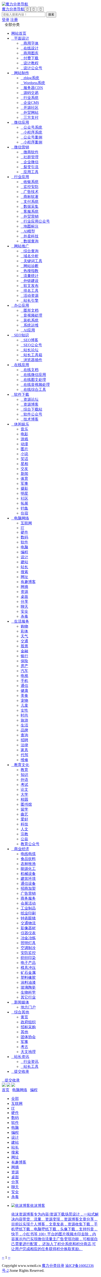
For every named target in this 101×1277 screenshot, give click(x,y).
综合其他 (20, 1012)
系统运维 (30, 325)
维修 (24, 760)
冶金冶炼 (28, 938)
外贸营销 (30, 216)
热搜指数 (30, 271)
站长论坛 (30, 350)
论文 (24, 789)
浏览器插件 (31, 360)
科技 (24, 824)
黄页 (24, 1017)
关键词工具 (31, 261)
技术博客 (30, 419)
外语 (24, 780)
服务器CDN (32, 88)
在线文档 (30, 370)
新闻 (24, 474)
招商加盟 (28, 888)
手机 (24, 681)
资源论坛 (30, 399)
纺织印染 (28, 958)
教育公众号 (30, 844)
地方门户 (28, 1007)
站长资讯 (20, 1057)
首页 (5, 1090)
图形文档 (30, 310)
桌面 (24, 597)
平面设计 (20, 38)
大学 (24, 794)
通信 (24, 686)
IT (22, 528)
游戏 (24, 439)
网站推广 (20, 246)
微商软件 (30, 152)
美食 (24, 696)
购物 (24, 626)
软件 (24, 542)
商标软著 (30, 197)
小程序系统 (31, 132)
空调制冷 (28, 948)
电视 (24, 676)
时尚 (24, 715)
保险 (24, 661)
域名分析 (30, 256)
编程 (24, 552)
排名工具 (30, 291)
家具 (24, 750)
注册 (14, 20)
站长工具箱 (31, 355)
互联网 (26, 523)
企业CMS (30, 103)
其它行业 (28, 997)
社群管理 (30, 157)
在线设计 (30, 48)
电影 (24, 434)
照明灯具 (28, 943)
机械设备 (28, 874)
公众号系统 (31, 127)
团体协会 (28, 1037)
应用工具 (30, 172)
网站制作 (20, 73)
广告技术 (30, 192)
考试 (24, 785)
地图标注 (30, 226)
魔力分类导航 (13, 9)
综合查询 (30, 251)
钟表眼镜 (28, 918)
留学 (24, 809)
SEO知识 (20, 335)
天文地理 (28, 1052)
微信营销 (20, 147)
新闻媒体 (20, 1002)
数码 (24, 537)
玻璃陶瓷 (28, 987)
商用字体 (30, 43)
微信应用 (20, 122)
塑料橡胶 (28, 977)
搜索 (24, 572)
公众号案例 (31, 137)
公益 (24, 839)
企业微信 (30, 162)
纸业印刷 (28, 913)
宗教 (24, 834)
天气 (24, 636)
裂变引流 (30, 167)
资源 (24, 592)
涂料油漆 (28, 982)
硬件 (24, 532)
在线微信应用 (33, 375)
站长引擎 (30, 300)
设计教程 (30, 63)
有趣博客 (28, 582)
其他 (24, 1032)
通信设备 (28, 883)
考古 (24, 1047)
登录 (5, 20)
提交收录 (20, 1071)
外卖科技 (30, 236)
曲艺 (24, 814)
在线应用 (20, 365)
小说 (24, 454)
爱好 (24, 819)
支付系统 (30, 202)
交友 (24, 469)
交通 (24, 641)
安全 (24, 611)
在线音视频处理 (35, 385)
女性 (24, 710)
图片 (24, 449)
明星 (24, 493)
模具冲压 (28, 968)
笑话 (24, 459)
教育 (24, 770)
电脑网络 (20, 518)
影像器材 (28, 928)
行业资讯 (30, 1062)
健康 (24, 691)
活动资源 (30, 296)
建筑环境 (28, 879)
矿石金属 (28, 973)
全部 (15, 1099)
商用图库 (30, 53)
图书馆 (26, 804)
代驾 (24, 755)
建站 (24, 562)
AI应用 (28, 330)
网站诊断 (30, 266)
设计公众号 (31, 68)
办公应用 (20, 305)
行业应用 (20, 177)
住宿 (24, 513)
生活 (24, 725)
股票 (24, 646)
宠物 (24, 700)
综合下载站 (31, 409)
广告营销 (28, 893)
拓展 (24, 503)
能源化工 (28, 869)
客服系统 (30, 211)
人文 (24, 829)
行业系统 (30, 98)
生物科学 (28, 992)
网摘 (24, 587)
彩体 (24, 631)
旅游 (24, 720)
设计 (24, 557)
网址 (24, 577)
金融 (24, 651)
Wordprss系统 (33, 83)
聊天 (24, 606)
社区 (24, 498)
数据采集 (30, 206)
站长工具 (30, 1067)
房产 (24, 666)
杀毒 (24, 616)
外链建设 (30, 281)
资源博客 (30, 404)
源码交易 (30, 93)
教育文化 (20, 765)
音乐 (24, 429)
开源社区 (30, 108)
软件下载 (20, 394)
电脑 (24, 547)
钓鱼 (24, 508)
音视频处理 (31, 315)
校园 (24, 799)
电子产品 (28, 963)
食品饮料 (28, 859)
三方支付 (30, 117)
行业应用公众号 (35, 221)
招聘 (24, 740)
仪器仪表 (28, 933)
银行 (24, 656)
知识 (24, 775)
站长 (24, 567)
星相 (24, 464)
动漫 (24, 444)
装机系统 (30, 320)
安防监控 (28, 953)
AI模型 (28, 231)
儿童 (24, 705)
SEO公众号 (31, 345)
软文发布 (30, 286)
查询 (24, 735)
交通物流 (28, 923)
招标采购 (28, 1027)
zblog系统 (30, 78)
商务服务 (28, 898)
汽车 (24, 671)
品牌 (24, 730)
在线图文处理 (33, 380)
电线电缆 (28, 854)
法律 (24, 745)
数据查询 (30, 241)
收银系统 (30, 182)
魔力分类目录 (53, 1266)
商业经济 (20, 849)
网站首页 (18, 33)
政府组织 (28, 1022)
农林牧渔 (28, 864)
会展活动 (28, 903)
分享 (24, 602)
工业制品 (28, 908)
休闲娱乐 (20, 424)
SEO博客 (29, 340)
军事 (24, 483)
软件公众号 (31, 414)
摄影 (24, 488)
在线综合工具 (33, 390)
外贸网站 (30, 112)
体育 (24, 479)
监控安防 (30, 187)
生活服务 (20, 621)
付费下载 (30, 58)
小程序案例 (31, 142)
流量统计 (30, 276)
